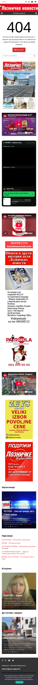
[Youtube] (32, 2)
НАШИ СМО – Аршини (13, 595)
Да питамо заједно (9, 631)
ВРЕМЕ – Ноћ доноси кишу (11, 543)
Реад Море (27, 524)
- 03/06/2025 (6, 641)
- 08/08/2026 (16, 598)
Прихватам (19, 682)
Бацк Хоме (20, 50)
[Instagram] (29, 2)
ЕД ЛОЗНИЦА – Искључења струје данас (16, 540)
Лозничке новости (19, 13)
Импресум (5, 665)
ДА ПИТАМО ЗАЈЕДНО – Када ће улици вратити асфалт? (17, 636)
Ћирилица (4, 1)
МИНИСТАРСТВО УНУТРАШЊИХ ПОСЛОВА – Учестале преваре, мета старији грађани (19, 511)
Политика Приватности (18, 665)
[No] (36, 679)
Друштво (6, 504)
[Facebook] (2, 660)
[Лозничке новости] (19, 8)
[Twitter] (35, 2)
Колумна (6, 591)
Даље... (28, 649)
